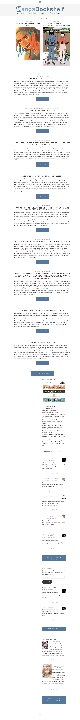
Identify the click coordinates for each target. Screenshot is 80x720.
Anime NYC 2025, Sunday (48, 607)
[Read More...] (54, 473)
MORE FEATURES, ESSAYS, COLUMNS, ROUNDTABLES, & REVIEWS (54, 700)
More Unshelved (54, 628)
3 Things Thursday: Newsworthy (50, 480)
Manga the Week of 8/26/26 (42, 110)
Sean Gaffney (47, 76)
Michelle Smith (48, 108)
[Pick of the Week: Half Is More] (28, 44)
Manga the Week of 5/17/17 (48, 537)
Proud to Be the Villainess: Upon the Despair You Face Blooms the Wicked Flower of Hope (42, 209)
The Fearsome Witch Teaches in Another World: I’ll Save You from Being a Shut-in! (42, 143)
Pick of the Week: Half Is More (28, 24)
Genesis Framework (58, 715)
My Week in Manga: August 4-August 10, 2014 (49, 499)
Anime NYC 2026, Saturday (42, 79)
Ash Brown (57, 108)
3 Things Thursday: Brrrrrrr (49, 518)
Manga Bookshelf (40, 9)
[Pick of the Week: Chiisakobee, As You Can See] (57, 46)
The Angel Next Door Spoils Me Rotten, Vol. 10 (42, 310)
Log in (40, 714)
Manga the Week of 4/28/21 (48, 462)
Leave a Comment (50, 460)
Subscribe (47, 581)
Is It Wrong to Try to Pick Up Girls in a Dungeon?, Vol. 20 (42, 241)
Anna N (42, 108)
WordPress (47, 715)
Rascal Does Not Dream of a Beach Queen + (42, 176)
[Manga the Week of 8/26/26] (47, 671)
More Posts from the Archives (54, 558)
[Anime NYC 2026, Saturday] (45, 645)
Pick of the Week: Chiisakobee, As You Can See (56, 24)
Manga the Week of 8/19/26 (42, 342)
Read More (42, 99)
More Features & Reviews (42, 373)
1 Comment (56, 478)
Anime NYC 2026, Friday (49, 410)
